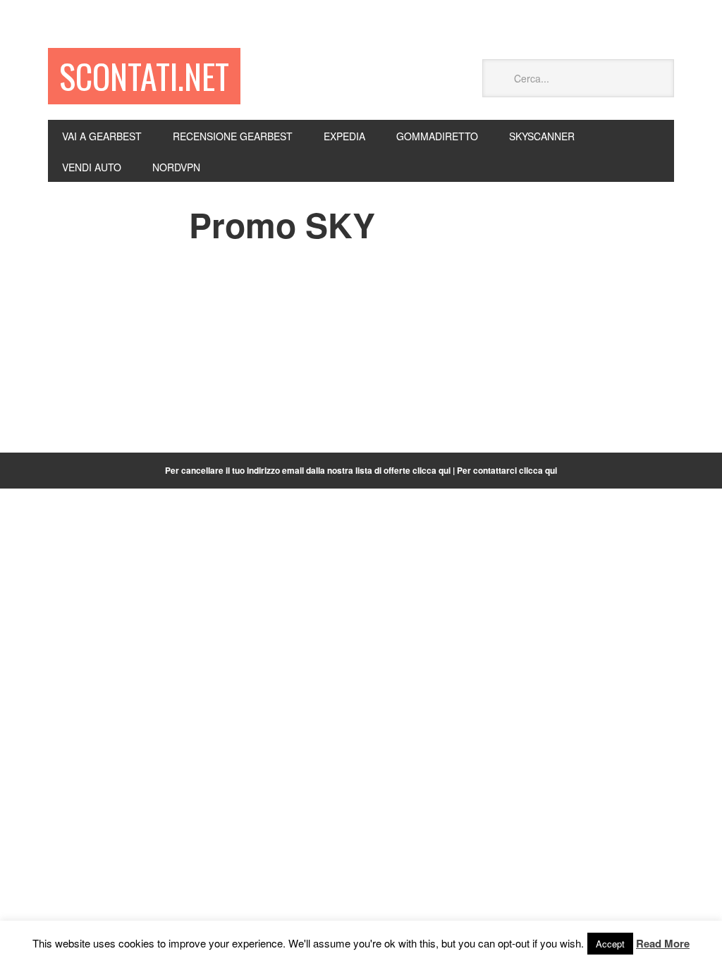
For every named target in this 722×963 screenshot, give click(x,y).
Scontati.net (144, 76)
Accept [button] (610, 943)
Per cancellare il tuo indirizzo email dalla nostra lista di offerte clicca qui (308, 470)
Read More (663, 943)
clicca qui (538, 470)
